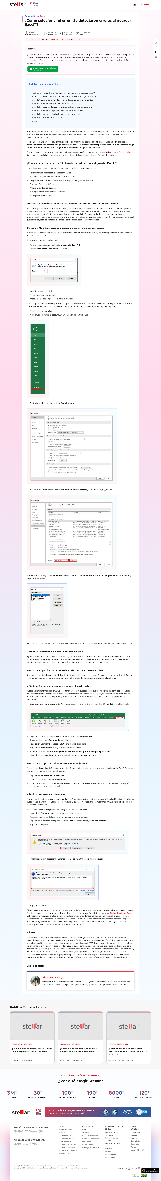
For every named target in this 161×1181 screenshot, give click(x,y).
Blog (84, 1130)
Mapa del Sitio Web (138, 1150)
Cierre (34, 121)
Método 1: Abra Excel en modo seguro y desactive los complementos (62, 100)
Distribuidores (110, 1157)
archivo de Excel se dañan (120, 152)
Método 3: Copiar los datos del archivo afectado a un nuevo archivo (62, 107)
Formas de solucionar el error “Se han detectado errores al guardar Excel (64, 96)
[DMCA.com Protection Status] (143, 1176)
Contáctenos (135, 1132)
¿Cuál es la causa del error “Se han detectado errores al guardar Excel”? (63, 93)
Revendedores (110, 1154)
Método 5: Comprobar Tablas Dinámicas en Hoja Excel (56, 114)
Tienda (133, 1147)
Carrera (62, 1133)
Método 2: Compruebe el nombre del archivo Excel (54, 103)
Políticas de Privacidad (67, 1139)
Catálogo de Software (90, 1148)
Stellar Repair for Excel (120, 913)
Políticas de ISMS (65, 1136)
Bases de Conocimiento (91, 1139)
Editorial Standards (57, 39)
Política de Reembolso (67, 1148)
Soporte (134, 1135)
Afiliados (108, 1151)
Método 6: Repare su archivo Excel (47, 117)
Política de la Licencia (67, 1145)
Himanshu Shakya (35, 35)
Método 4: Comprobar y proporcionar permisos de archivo (57, 110)
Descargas (135, 1144)
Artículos (85, 1133)
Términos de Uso (66, 1142)
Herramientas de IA (112, 1143)
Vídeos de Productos (90, 1136)
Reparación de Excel (35, 16)
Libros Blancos (88, 1145)
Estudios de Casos (89, 1142)
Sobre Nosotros (65, 1130)
